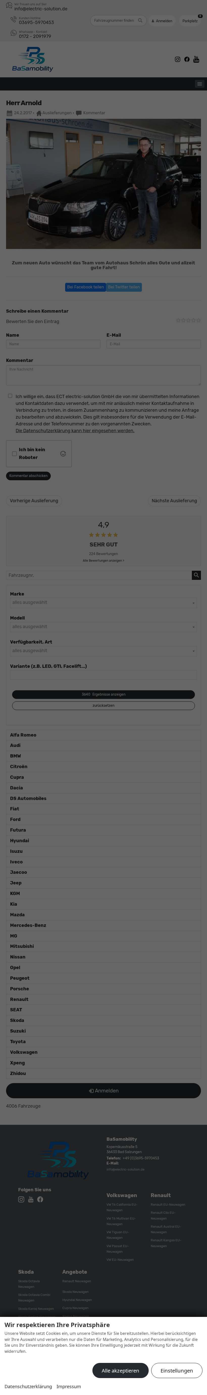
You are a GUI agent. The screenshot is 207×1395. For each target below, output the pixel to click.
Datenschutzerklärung (28, 1386)
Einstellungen (177, 1370)
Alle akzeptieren (120, 1370)
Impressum (69, 1386)
